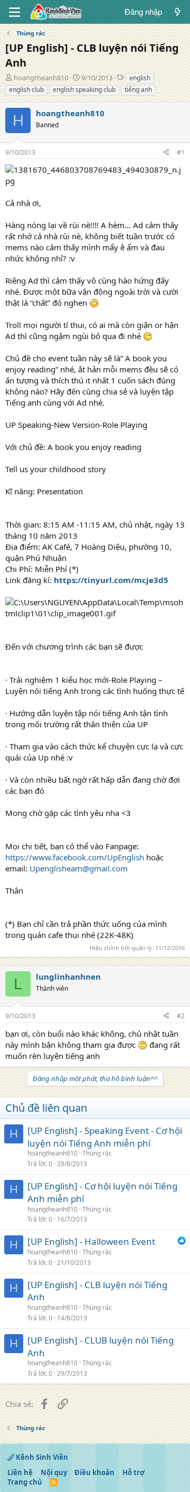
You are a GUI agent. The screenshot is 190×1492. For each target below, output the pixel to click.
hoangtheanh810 (41, 77)
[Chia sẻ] (166, 153)
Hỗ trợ (133, 1472)
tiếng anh (138, 89)
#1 (181, 152)
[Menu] (14, 12)
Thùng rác (97, 1153)
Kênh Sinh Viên (41, 1457)
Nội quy (54, 1472)
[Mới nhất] (177, 12)
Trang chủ (24, 1482)
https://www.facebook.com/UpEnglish (74, 857)
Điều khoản (94, 1472)
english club (26, 89)
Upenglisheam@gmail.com (79, 868)
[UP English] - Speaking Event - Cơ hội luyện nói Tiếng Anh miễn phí (104, 1136)
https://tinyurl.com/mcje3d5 (111, 580)
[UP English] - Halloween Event (91, 1241)
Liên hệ (20, 1472)
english (139, 77)
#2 (181, 1015)
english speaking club (84, 89)
